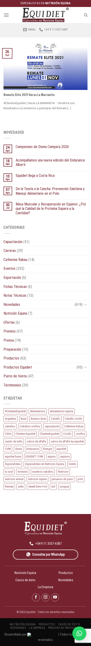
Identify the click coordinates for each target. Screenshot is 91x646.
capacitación (52, 426)
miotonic (23, 471)
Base (23, 418)
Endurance (32, 449)
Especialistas (13, 464)
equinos (65, 456)
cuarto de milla (13, 441)
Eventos (9, 268)
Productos (11, 358)
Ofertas (9, 322)
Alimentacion (37, 411)
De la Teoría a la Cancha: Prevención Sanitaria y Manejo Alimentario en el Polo (50, 191)
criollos (80, 433)
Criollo (67, 433)
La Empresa (45, 587)
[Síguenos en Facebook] (36, 597)
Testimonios (12, 385)
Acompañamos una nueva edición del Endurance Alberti (50, 162)
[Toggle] (86, 304)
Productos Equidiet (18, 367)
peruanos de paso (62, 479)
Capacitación (13, 242)
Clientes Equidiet (25, 433)
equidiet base (13, 456)
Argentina (10, 418)
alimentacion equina (61, 411)
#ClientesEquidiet (15, 411)
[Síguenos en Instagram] (45, 597)
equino (52, 456)
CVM (8, 449)
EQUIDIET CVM (34, 456)
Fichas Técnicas (15, 286)
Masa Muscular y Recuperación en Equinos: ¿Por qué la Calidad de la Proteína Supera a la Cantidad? (51, 208)
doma (18, 449)
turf (53, 486)
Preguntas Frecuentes (65, 628)
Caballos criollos (30, 426)
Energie (47, 449)
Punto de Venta (15, 376)
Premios (10, 331)
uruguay (64, 486)
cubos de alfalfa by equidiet (67, 441)
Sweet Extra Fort (37, 486)
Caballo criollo (73, 418)
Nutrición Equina (15, 313)
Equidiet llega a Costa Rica (35, 175)
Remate (9, 486)
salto (21, 486)
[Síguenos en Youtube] (55, 597)
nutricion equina (37, 479)
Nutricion (63, 471)
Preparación (12, 349)
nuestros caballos (42, 471)
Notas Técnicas (15, 295)
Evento (72, 464)
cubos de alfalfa (36, 441)
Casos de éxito (25, 580)
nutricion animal (14, 479)
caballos (10, 426)
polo (80, 479)
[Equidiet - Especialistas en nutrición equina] (45, 15)
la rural (9, 471)
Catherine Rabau (15, 259)
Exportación (12, 277)
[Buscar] (86, 15)
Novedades (12, 304)
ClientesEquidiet (49, 433)
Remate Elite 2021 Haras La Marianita (29, 95)
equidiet (61, 449)
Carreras (10, 250)
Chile (8, 433)
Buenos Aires (38, 418)
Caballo (55, 418)
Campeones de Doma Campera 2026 (42, 147)
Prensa (9, 340)
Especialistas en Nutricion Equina (44, 464)
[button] (79, 633)
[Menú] (6, 15)
